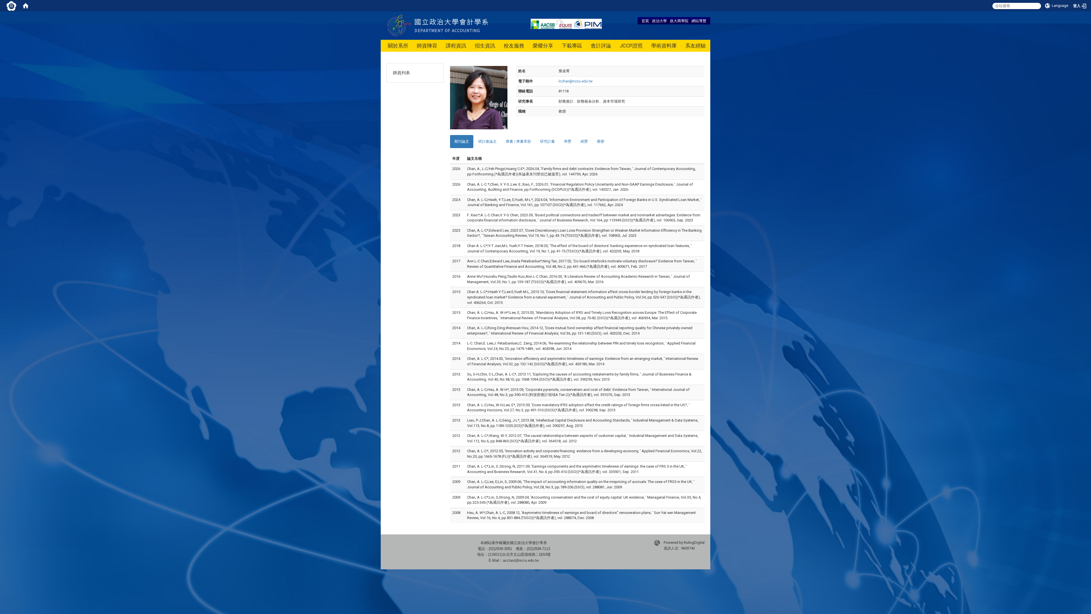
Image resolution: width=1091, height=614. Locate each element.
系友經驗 (695, 46)
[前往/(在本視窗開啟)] (451, 25)
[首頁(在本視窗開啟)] (25, 5)
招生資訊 (485, 46)
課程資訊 (456, 46)
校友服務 (514, 46)
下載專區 (572, 46)
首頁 (645, 20)
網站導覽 (699, 20)
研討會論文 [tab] (487, 141)
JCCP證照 (631, 46)
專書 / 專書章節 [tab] (518, 141)
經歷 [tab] (584, 141)
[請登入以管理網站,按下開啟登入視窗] (11, 5)
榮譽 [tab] (600, 141)
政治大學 (659, 20)
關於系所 (398, 46)
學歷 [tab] (567, 141)
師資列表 (401, 72)
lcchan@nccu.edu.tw (576, 81)
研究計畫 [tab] (547, 141)
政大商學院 (679, 20)
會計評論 (601, 46)
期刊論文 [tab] (461, 141)
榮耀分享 (543, 46)
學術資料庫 (664, 46)
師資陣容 (427, 46)
